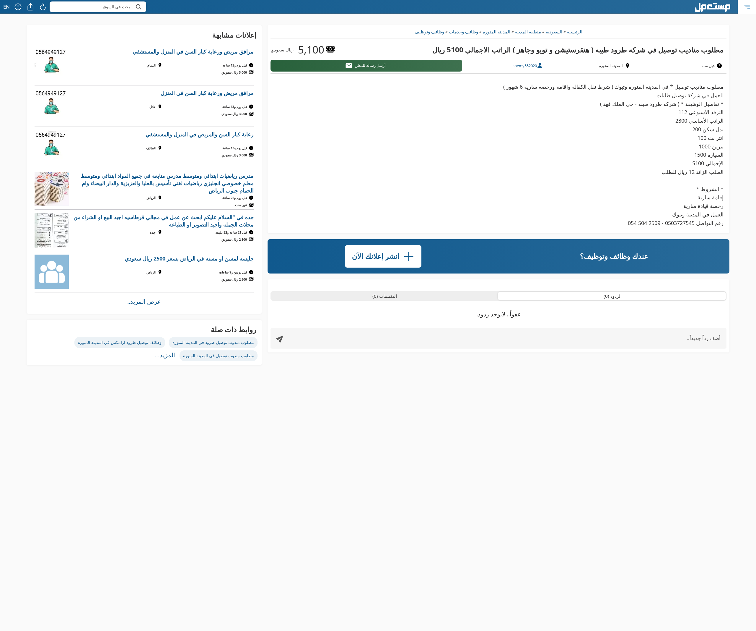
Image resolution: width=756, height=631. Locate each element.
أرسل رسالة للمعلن (370, 65)
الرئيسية (574, 32)
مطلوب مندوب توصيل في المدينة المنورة (218, 355)
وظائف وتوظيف (429, 32)
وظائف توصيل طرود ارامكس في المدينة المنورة (120, 342)
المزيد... (164, 355)
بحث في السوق (116, 6)
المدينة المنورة (496, 32)
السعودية (554, 32)
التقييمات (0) (384, 296)
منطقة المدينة (528, 32)
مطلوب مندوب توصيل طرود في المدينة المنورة (213, 342)
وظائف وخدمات (463, 32)
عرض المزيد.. (144, 301)
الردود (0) (613, 296)
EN (6, 6)
